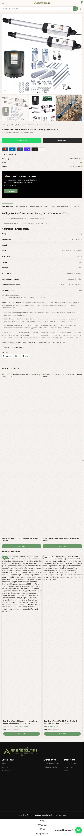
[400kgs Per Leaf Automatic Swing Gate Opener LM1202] (21, 454)
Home (4, 125)
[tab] (7, 206)
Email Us (63, 141)
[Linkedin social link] (79, 166)
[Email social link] (76, 166)
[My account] (81, 9)
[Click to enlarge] (5, 90)
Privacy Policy (69, 767)
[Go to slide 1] (37, 92)
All (45, 771)
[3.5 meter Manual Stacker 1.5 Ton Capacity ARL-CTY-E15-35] (62, 575)
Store (78, 338)
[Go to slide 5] (46, 92)
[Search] (75, 8)
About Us (5, 767)
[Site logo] (42, 3)
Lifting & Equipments (51, 763)
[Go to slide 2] (39, 92)
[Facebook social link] (70, 166)
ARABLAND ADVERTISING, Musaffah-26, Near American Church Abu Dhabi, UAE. (34, 343)
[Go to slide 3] (42, 92)
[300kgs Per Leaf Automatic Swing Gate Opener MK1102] (62, 454)
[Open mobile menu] (3, 3)
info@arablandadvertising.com (14, 347)
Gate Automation (44, 125)
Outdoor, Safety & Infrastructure (22, 125)
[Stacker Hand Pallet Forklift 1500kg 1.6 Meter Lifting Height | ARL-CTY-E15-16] (21, 575)
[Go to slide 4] (44, 92)
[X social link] (73, 166)
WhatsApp (23, 141)
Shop (66, 771)
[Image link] (20, 751)
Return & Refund (70, 763)
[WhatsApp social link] (81, 166)
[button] (4, 54)
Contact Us (6, 771)
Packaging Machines (51, 767)
